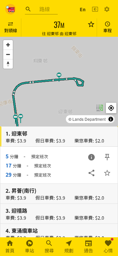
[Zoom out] (8, 54)
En (83, 9)
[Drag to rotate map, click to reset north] (8, 64)
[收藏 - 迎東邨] (107, 173)
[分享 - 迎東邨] (91, 173)
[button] (21, 118)
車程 (107, 30)
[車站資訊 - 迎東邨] (91, 157)
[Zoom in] (8, 45)
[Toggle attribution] (111, 119)
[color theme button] (95, 9)
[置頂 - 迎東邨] (107, 157)
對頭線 (10, 30)
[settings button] (107, 9)
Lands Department (89, 119)
